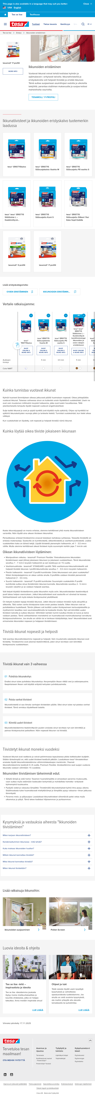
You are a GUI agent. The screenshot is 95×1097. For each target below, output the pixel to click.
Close (86, 4)
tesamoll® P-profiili (43, 97)
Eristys (18, 33)
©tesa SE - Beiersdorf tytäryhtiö (47, 1093)
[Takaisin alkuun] (90, 1040)
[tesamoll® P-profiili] (13, 50)
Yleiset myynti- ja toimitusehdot (47, 1088)
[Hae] (83, 24)
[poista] (31, 315)
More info (12, 71)
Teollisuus (35, 14)
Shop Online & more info (26, 350)
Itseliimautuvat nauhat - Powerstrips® (44, 1059)
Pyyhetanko (79, 1061)
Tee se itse (17, 14)
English (17, 7)
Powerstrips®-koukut (43, 1064)
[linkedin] (5, 1075)
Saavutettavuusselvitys (51, 1084)
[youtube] (11, 1075)
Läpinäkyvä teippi (62, 1055)
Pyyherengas (79, 1058)
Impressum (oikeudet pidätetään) (15, 1084)
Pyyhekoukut (79, 1055)
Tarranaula (40, 1055)
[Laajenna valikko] (5, 24)
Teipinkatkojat (60, 1058)
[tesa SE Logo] (19, 24)
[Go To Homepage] (5, 14)
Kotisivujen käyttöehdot (83, 1084)
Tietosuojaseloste (35, 1084)
